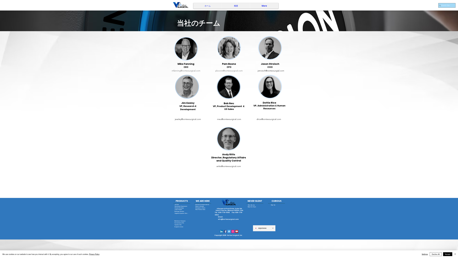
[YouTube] (236, 231)
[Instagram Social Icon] (232, 231)
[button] (236, 6)
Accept (447, 254)
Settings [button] (425, 254)
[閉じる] (455, 254)
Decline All (436, 254)
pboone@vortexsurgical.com (229, 70)
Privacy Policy (94, 254)
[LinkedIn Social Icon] (221, 231)
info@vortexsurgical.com (228, 219)
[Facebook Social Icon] (225, 231)
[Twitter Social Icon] (229, 231)
